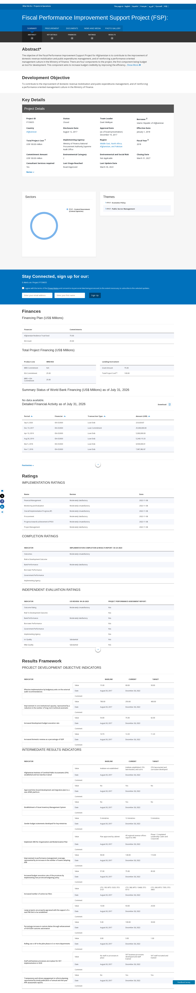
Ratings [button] (92, 35)
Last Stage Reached (73, 163)
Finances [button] (72, 35)
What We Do (27, 6)
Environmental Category (75, 154)
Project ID (31, 118)
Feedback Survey (184, 982)
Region (103, 140)
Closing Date (143, 154)
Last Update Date (108, 163)
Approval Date (107, 128)
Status (66, 118)
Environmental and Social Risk (114, 154)
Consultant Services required (40, 163)
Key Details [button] (52, 35)
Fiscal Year (143, 140)
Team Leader (106, 118)
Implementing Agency (74, 140)
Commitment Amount (36, 154)
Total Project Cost (36, 140)
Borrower (142, 119)
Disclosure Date (70, 128)
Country (30, 128)
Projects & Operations (42, 6)
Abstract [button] (32, 35)
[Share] (2, 501)
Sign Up (95, 295)
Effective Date (144, 128)
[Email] (2, 491)
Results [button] (112, 35)
